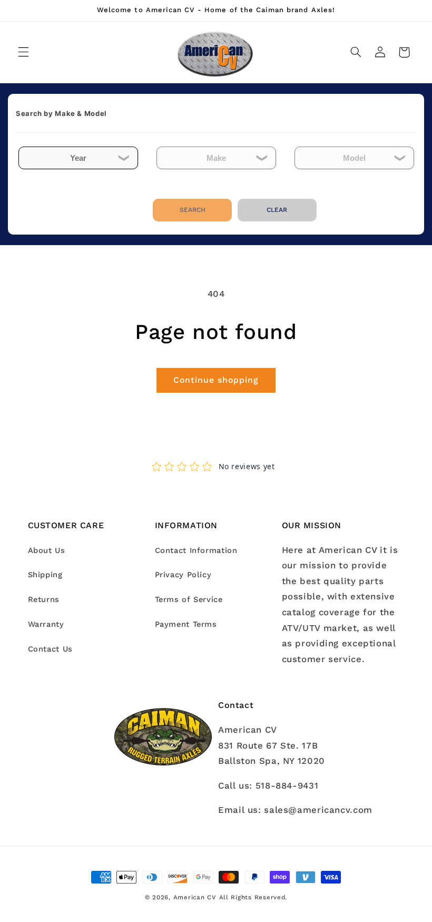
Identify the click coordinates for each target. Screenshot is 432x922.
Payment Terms (186, 624)
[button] (23, 52)
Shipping (45, 574)
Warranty (46, 624)
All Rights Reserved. (253, 897)
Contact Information (196, 550)
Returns (44, 599)
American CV (195, 897)
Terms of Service (189, 599)
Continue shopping (216, 380)
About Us (46, 550)
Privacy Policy (183, 574)
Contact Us (50, 649)
